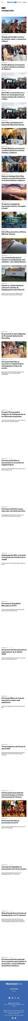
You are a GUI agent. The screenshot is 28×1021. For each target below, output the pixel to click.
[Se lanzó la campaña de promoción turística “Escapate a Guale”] (14, 192)
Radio (25, 2)
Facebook (9, 998)
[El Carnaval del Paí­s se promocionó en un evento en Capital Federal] (14, 438)
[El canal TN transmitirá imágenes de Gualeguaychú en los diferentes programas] (14, 389)
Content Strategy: (12, 1018)
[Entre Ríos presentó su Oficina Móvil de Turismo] (14, 220)
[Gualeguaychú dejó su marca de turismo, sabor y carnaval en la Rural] (14, 25)
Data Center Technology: (15, 1018)
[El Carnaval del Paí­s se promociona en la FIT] (14, 808)
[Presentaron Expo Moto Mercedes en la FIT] (14, 581)
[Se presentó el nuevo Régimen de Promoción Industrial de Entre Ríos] (14, 311)
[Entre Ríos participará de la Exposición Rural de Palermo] (14, 110)
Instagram (12, 998)
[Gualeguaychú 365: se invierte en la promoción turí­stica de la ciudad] (14, 532)
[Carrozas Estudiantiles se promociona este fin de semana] (14, 844)
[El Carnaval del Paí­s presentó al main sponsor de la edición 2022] (14, 627)
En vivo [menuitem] (14, 991)
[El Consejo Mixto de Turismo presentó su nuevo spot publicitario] (14, 675)
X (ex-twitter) (15, 998)
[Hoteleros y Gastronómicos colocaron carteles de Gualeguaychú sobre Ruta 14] (14, 273)
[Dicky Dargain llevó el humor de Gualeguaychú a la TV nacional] (14, 890)
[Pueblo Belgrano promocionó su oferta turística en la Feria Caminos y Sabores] (14, 136)
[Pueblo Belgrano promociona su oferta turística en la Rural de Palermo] (14, 53)
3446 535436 (11, 1004)
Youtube (18, 998)
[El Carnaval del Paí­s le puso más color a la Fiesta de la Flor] (14, 486)
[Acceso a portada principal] (14, 2)
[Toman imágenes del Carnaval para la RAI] (14, 724)
